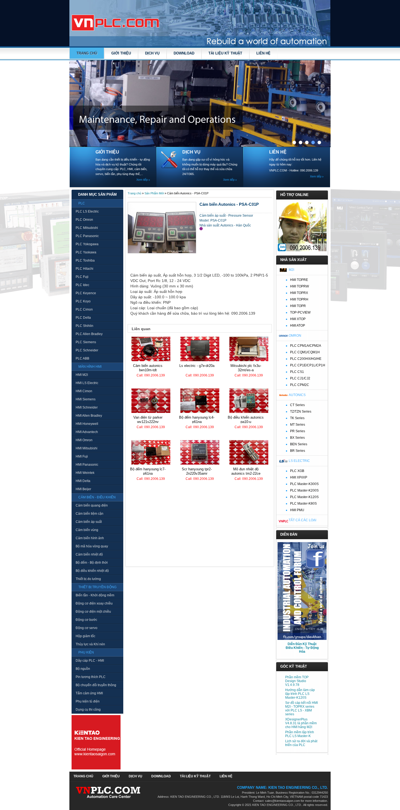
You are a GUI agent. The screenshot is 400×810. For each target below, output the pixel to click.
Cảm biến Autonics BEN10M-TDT (147, 368)
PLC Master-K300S (304, 484)
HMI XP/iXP (298, 477)
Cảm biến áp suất (89, 522)
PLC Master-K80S (303, 503)
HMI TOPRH (299, 299)
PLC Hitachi (84, 269)
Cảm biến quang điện (92, 505)
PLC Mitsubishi (87, 228)
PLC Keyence (86, 293)
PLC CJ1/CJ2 (300, 378)
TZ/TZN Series (300, 411)
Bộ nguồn (83, 669)
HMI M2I (82, 375)
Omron (295, 336)
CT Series (297, 405)
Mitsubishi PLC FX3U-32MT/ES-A (245, 368)
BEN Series (298, 444)
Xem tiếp (142, 179)
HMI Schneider (87, 407)
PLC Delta (83, 318)
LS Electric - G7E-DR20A (196, 366)
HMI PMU (297, 510)
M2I (291, 270)
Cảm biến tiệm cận (89, 514)
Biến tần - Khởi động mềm (95, 595)
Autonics (297, 395)
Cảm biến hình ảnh (90, 538)
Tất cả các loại (302, 520)
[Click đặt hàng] (201, 228)
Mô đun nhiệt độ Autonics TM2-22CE (245, 471)
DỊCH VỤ (152, 53)
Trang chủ (86, 53)
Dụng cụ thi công (88, 709)
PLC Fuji (82, 277)
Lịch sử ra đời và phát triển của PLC (301, 743)
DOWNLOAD (184, 53)
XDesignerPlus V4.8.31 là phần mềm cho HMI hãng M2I (301, 723)
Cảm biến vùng (87, 530)
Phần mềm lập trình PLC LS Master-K (299, 734)
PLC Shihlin (84, 326)
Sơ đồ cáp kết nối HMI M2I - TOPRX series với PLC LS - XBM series (301, 708)
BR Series (297, 451)
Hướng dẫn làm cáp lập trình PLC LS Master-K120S (300, 693)
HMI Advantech (87, 432)
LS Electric (299, 461)
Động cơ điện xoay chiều (94, 603)
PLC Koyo (83, 301)
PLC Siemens (86, 342)
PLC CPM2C (299, 385)
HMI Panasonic (87, 465)
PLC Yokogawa (87, 244)
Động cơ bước (86, 620)
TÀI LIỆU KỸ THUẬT (225, 53)
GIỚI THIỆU (121, 53)
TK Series (297, 418)
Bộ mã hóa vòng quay (92, 546)
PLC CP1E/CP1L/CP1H (307, 365)
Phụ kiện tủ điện (88, 701)
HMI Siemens (86, 399)
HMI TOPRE (299, 280)
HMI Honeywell (87, 424)
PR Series (297, 431)
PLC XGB (297, 471)
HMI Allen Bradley (89, 416)
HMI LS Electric (87, 383)
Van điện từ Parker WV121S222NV (147, 419)
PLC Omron (84, 220)
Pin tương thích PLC (91, 677)
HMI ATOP (297, 325)
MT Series (297, 425)
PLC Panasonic (87, 236)
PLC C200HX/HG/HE (305, 359)
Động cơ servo (86, 628)
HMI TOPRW (299, 286)
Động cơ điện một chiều (93, 611)
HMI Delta (83, 481)
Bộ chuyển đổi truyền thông (96, 685)
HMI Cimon (84, 391)
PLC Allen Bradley (89, 334)
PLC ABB (82, 358)
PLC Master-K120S (304, 497)
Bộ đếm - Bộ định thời (92, 562)
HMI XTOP (298, 319)
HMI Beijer (83, 489)
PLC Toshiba (85, 260)
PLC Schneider (87, 350)
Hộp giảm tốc (85, 636)
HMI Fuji (82, 456)
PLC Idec (82, 285)
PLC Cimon (84, 309)
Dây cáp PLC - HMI (90, 660)
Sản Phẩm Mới (154, 193)
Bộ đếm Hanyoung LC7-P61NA (147, 471)
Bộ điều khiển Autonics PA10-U (246, 419)
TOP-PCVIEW (300, 312)
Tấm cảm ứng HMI (89, 693)
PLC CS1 (297, 372)
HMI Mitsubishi (86, 448)
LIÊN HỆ (263, 53)
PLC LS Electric (87, 211)
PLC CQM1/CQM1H (305, 352)
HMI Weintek (85, 473)
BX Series (297, 438)
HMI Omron (84, 440)
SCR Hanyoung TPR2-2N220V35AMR (197, 471)
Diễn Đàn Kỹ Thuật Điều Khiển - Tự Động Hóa (302, 647)
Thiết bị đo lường (88, 579)
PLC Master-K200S (304, 490)
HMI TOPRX (299, 293)
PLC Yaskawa (86, 252)
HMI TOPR (298, 306)
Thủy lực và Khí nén (90, 644)
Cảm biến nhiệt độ (89, 554)
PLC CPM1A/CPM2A (305, 346)
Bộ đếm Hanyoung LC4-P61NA (196, 419)
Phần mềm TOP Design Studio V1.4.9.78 (297, 681)
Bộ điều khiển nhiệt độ (92, 571)
